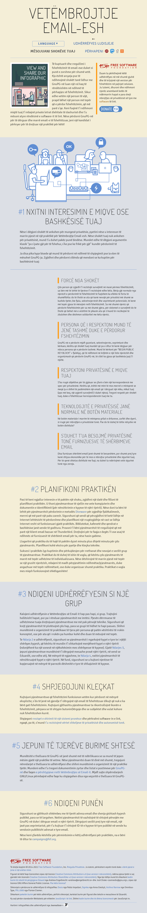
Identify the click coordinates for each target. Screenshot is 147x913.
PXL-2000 (19, 890)
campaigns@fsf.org (44, 839)
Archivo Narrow (113, 887)
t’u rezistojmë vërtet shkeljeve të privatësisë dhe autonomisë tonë (84, 722)
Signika (85, 887)
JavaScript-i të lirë (63, 898)
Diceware (81, 511)
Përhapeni (95, 51)
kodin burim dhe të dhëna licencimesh (96, 898)
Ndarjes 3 (118, 647)
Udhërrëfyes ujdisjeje (93, 43)
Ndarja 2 (28, 639)
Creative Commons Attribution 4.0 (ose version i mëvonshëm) (83, 874)
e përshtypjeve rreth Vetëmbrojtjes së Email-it (63, 772)
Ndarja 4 (86, 655)
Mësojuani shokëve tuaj (52, 51)
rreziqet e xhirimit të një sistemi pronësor (57, 718)
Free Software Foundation (50, 867)
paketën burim (26, 894)
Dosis (60, 887)
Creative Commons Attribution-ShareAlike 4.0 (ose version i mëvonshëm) (63, 877)
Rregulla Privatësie (75, 867)
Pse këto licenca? (58, 883)
